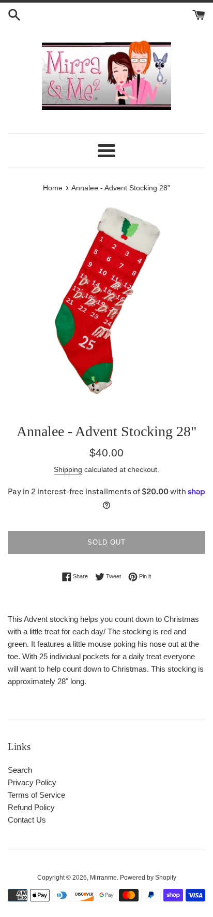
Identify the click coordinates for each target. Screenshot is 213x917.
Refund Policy (31, 807)
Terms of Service (36, 794)
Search (20, 770)
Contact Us (27, 819)
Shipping (68, 469)
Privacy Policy (32, 782)
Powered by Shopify (148, 877)
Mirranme (103, 877)
